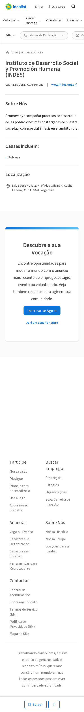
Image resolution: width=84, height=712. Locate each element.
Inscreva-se (57, 6)
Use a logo (18, 498)
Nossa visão (19, 471)
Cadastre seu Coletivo (19, 554)
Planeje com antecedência (20, 488)
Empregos (53, 477)
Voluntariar (53, 20)
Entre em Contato (24, 602)
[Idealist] (15, 6)
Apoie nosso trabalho (19, 508)
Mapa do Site (19, 633)
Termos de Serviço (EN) (24, 612)
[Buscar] (73, 6)
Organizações (56, 492)
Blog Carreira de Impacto (57, 502)
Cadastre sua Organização (19, 542)
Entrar (39, 6)
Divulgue (16, 478)
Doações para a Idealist (57, 549)
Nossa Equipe (55, 539)
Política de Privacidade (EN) (22, 624)
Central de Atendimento (20, 593)
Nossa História (56, 531)
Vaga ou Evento (21, 531)
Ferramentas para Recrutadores (23, 566)
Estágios (52, 485)
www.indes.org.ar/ (64, 84)
